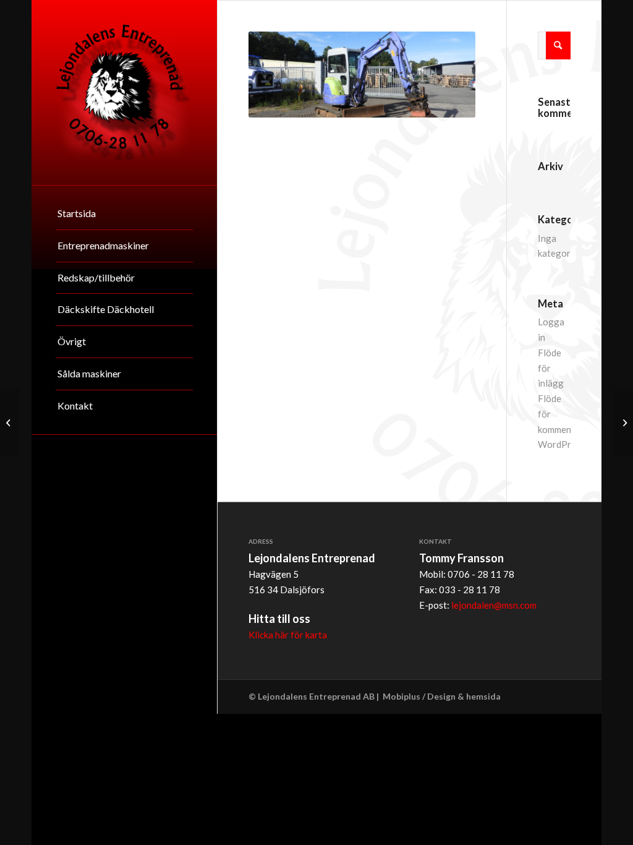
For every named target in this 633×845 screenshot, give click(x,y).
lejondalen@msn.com (494, 605)
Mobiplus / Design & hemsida (442, 696)
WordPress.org (569, 444)
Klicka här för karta (288, 634)
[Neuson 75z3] (623, 422)
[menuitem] (124, 214)
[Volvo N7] (9, 422)
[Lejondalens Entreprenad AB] (124, 92)
